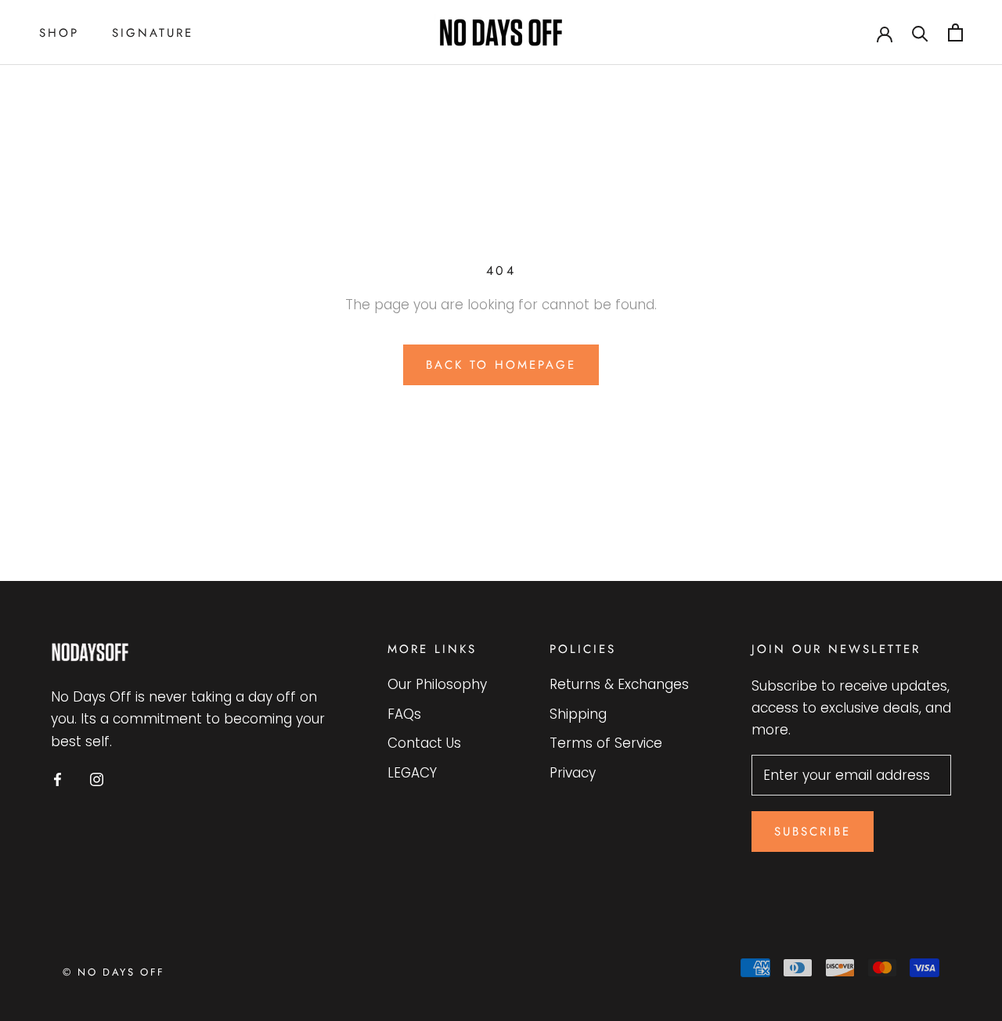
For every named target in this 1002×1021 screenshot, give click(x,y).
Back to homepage (501, 364)
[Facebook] (57, 779)
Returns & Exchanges (619, 684)
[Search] (920, 32)
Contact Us (424, 743)
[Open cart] (955, 32)
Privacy (573, 772)
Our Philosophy (437, 684)
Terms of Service (606, 743)
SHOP (59, 32)
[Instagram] (96, 779)
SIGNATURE (152, 32)
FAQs (404, 714)
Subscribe (812, 831)
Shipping (578, 714)
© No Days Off (114, 972)
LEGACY (412, 772)
